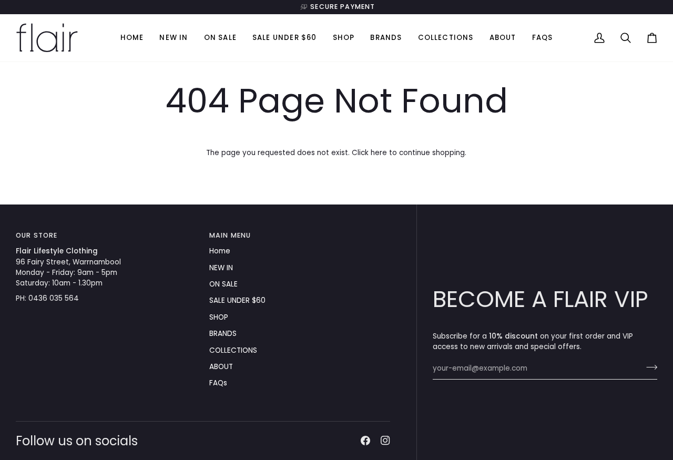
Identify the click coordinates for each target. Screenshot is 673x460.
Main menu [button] (230, 235)
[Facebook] (365, 440)
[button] (344, 38)
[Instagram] (385, 440)
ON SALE (223, 284)
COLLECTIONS (233, 350)
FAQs (218, 383)
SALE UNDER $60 (237, 300)
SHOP (218, 317)
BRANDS (223, 334)
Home (219, 251)
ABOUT (221, 367)
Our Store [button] (36, 235)
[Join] (648, 367)
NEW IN (221, 268)
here (379, 153)
